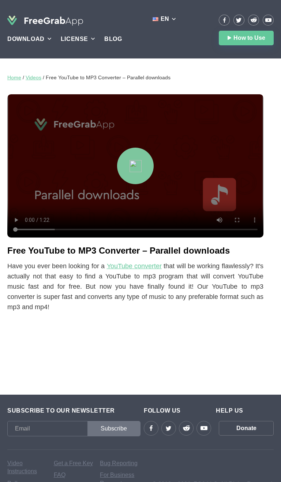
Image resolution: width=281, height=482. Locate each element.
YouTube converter (134, 266)
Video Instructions (22, 467)
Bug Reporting (119, 463)
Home (14, 77)
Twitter (239, 20)
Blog (113, 39)
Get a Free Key (73, 463)
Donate (246, 428)
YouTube (268, 20)
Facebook (224, 20)
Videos (33, 77)
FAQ (59, 475)
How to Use (249, 38)
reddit (253, 20)
